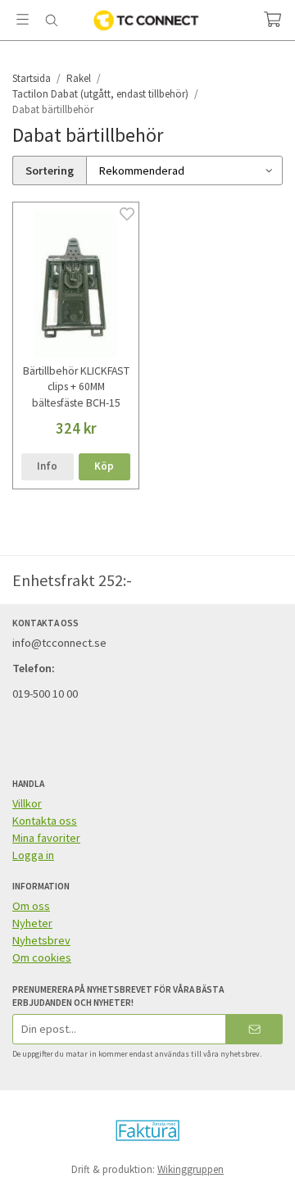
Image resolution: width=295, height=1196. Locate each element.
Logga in (33, 855)
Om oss (31, 905)
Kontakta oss (44, 820)
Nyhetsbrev (41, 940)
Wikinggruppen (190, 1169)
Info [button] (47, 466)
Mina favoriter (46, 837)
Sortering (49, 170)
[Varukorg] (272, 19)
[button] (105, 466)
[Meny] (22, 19)
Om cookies (41, 957)
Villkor (27, 803)
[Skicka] (254, 1029)
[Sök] (51, 20)
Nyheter (32, 923)
